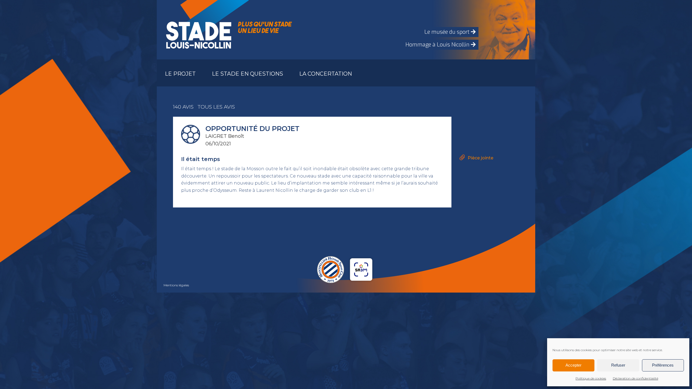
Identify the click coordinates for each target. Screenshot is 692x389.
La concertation (325, 74)
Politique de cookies (590, 378)
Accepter (573, 365)
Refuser (618, 365)
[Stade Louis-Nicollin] (197, 29)
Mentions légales (176, 285)
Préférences (663, 365)
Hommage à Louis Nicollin (438, 44)
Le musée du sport (447, 32)
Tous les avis (216, 107)
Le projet (180, 74)
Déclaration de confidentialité (635, 378)
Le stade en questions (247, 74)
